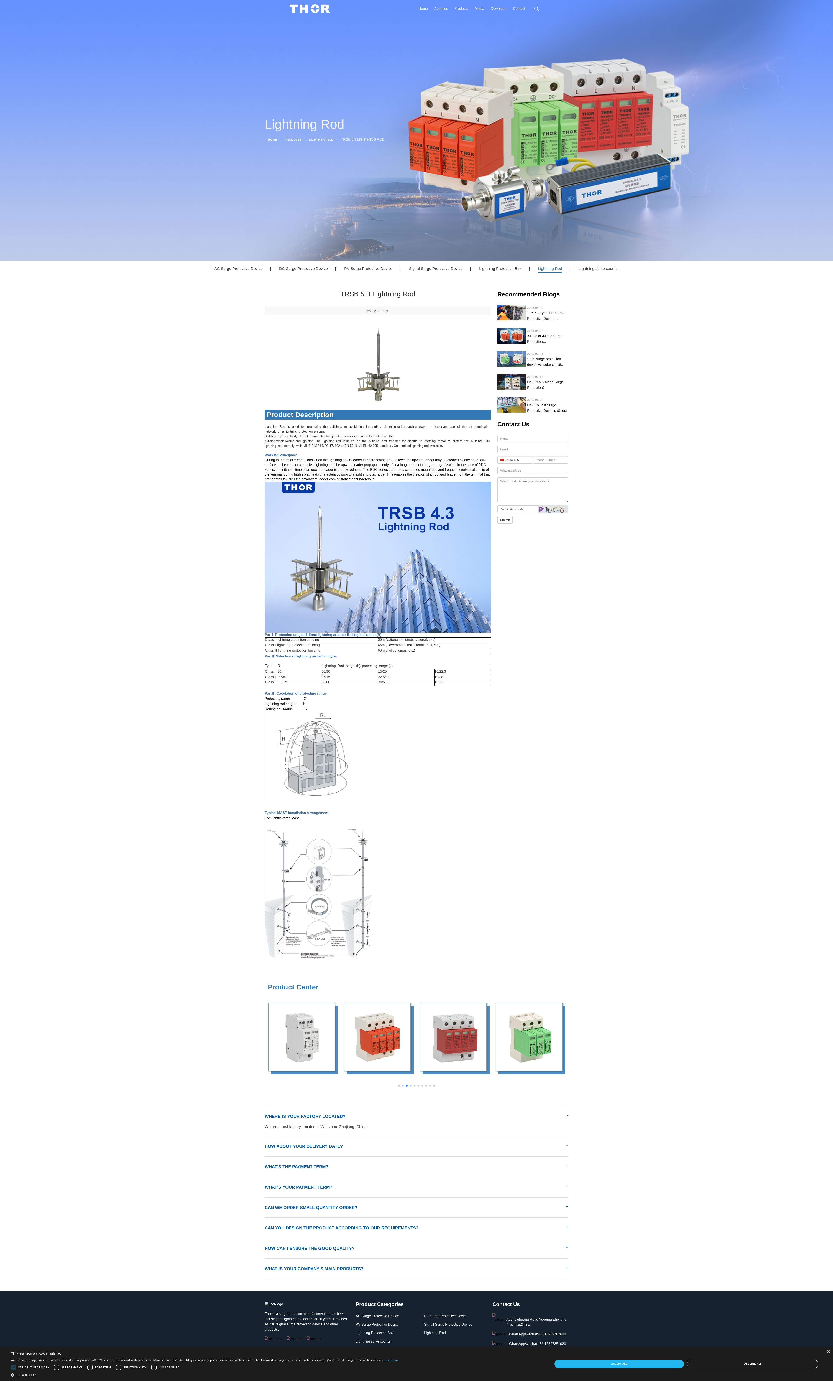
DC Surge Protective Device (303, 268)
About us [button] (441, 8)
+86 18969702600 (552, 1334)
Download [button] (499, 8)
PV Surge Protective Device (368, 268)
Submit (505, 520)
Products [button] (461, 8)
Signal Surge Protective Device (436, 268)
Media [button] (479, 8)
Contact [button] (519, 8)
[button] (205, 1375)
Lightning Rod (321, 139)
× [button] (828, 1351)
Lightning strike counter (599, 268)
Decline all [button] (752, 1364)
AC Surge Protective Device (238, 268)
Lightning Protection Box (500, 268)
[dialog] (416, 1364)
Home (423, 8)
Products (293, 139)
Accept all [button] (619, 1364)
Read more (392, 1360)
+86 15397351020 (552, 1344)
